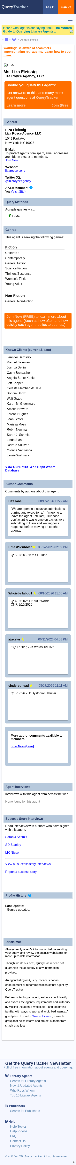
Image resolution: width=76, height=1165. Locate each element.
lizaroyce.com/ (15, 170)
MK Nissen (12, 852)
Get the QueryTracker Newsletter (38, 1063)
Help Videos (18, 1131)
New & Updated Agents (26, 1085)
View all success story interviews (28, 864)
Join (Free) (61, 105)
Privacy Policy (20, 1146)
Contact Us (18, 1141)
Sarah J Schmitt (16, 837)
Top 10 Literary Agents (25, 1095)
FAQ (13, 1136)
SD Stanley (13, 844)
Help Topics (18, 1126)
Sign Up (66, 6)
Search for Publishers (25, 1111)
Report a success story (21, 871)
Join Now (11, 160)
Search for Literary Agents (28, 1081)
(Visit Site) (18, 191)
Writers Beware (42, 1016)
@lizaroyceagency (18, 181)
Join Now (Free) (22, 746)
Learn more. (16, 105)
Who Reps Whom (22, 1090)
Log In (50, 6)
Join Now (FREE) (20, 317)
